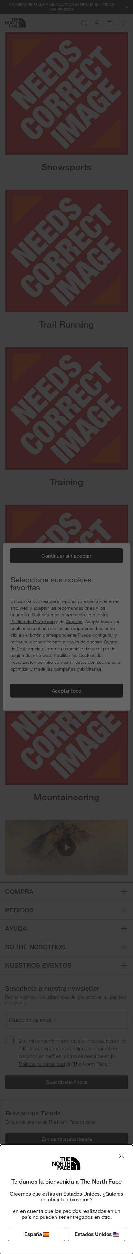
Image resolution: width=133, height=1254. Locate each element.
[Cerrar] (121, 1156)
